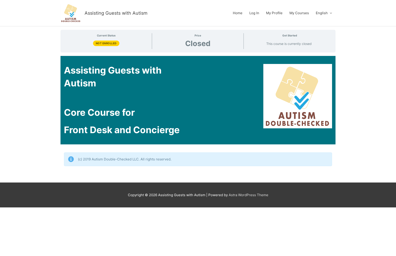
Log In (254, 13)
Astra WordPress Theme (248, 195)
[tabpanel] (198, 117)
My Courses (299, 13)
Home (237, 13)
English (322, 13)
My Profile (274, 13)
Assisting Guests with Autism (116, 13)
